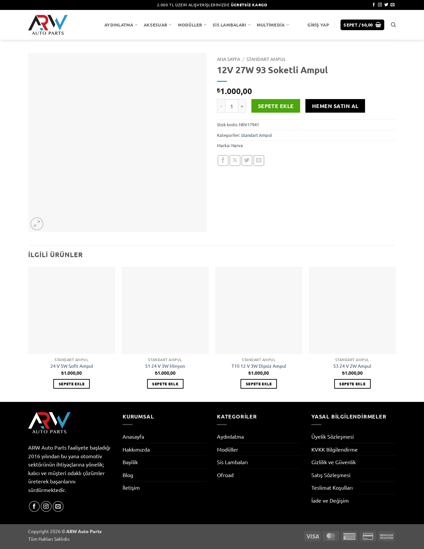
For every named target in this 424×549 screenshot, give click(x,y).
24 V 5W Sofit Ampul (71, 366)
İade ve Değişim (330, 500)
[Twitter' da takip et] (386, 5)
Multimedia (271, 24)
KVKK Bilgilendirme (334, 449)
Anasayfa (133, 436)
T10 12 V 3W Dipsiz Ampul (259, 366)
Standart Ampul (266, 59)
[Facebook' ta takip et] (374, 5)
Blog (128, 474)
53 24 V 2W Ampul (352, 366)
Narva (237, 145)
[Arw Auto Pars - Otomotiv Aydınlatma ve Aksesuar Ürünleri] (61, 25)
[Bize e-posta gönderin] (393, 5)
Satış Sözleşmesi (330, 474)
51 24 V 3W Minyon (165, 366)
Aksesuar (155, 24)
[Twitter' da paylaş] (246, 160)
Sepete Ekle (276, 105)
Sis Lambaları (229, 24)
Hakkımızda (136, 449)
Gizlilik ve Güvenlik (333, 462)
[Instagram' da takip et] (380, 5)
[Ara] (393, 25)
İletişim (131, 487)
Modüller (190, 24)
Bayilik (130, 462)
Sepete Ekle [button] (72, 383)
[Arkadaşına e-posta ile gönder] (258, 160)
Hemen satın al (335, 105)
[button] (318, 25)
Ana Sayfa (228, 59)
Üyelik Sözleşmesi (332, 436)
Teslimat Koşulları (332, 487)
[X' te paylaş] (235, 160)
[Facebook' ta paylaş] (223, 160)
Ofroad (225, 474)
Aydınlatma (118, 24)
